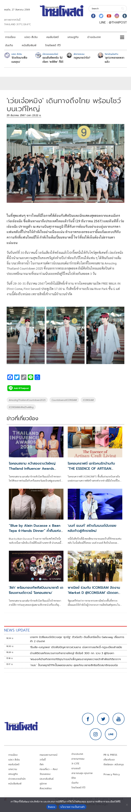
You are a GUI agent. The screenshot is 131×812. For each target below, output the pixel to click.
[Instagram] (117, 16)
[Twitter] (101, 16)
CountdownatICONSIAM (64, 399)
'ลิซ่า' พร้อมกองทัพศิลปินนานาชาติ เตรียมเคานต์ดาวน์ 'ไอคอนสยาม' (36, 590)
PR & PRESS (110, 755)
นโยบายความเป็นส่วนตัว (72, 806)
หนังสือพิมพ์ (29, 45)
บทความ (12, 769)
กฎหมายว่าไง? (82, 58)
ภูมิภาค (43, 783)
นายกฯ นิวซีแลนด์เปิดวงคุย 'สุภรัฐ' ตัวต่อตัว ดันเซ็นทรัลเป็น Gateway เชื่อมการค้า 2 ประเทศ (77, 639)
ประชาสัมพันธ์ (47, 779)
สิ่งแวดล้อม (46, 788)
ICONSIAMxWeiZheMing (21, 407)
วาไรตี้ (43, 759)
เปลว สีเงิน (31, 37)
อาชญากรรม (78, 759)
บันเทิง (9, 45)
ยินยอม (51, 806)
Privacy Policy (112, 774)
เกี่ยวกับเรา (109, 759)
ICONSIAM (88, 399)
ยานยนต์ (75, 768)
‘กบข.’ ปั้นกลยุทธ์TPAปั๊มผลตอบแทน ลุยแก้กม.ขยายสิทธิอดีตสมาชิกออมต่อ (74, 665)
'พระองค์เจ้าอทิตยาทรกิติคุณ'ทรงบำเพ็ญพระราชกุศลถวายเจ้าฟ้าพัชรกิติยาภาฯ (75, 659)
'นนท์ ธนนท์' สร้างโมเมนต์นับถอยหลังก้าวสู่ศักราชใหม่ (92, 528)
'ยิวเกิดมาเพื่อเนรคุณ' (19, 60)
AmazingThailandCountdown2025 (27, 399)
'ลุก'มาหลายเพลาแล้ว (114, 60)
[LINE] (111, 734)
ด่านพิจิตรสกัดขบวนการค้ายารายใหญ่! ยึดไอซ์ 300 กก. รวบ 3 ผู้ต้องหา (72, 653)
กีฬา (42, 764)
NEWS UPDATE (17, 630)
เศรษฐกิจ (73, 37)
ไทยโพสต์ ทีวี (53, 45)
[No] (126, 804)
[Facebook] (93, 16)
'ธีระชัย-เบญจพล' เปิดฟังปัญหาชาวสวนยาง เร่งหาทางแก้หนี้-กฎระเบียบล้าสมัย (76, 647)
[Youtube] (109, 16)
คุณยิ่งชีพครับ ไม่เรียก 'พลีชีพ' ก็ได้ (52, 60)
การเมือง (10, 37)
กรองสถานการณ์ (48, 755)
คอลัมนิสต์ (52, 37)
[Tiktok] (125, 16)
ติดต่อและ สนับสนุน (114, 764)
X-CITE (75, 763)
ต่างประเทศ (94, 37)
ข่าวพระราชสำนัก (17, 779)
